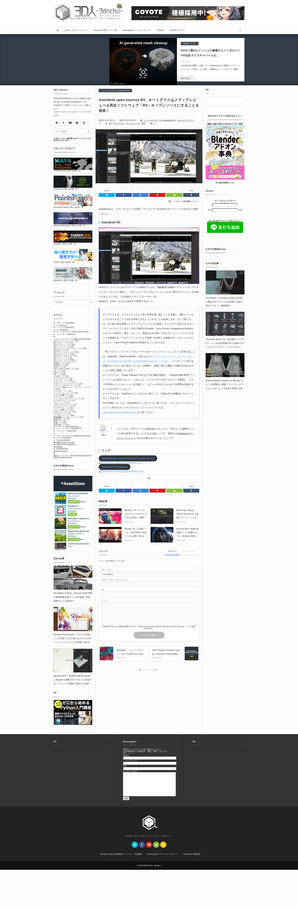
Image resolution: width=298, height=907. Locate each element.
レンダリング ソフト (64, 415)
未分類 (58, 447)
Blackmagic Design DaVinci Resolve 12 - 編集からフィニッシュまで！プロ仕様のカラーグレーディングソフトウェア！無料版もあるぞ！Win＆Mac (187, 514)
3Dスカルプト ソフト (64, 354)
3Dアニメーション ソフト (66, 352)
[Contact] (77, 123)
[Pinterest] (157, 190)
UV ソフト (60, 371)
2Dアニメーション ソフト (66, 341)
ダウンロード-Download (66, 426)
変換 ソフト (60, 421)
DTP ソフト (60, 367)
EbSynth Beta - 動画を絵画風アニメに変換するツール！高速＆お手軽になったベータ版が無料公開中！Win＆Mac (187, 533)
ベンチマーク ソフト (63, 408)
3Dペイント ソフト (64, 359)
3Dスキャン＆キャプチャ (65, 356)
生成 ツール (60, 423)
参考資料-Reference (64, 443)
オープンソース (133, 123)
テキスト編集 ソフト (63, 395)
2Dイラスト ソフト (63, 343)
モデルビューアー (62, 413)
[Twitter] (107, 195)
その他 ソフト (61, 376)
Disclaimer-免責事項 (191, 854)
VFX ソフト (59, 372)
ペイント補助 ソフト (63, 410)
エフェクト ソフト (63, 380)
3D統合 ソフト (62, 363)
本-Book (62, 449)
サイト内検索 (240, 30)
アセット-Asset (65, 323)
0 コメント (172, 551)
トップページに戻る (150, 670)
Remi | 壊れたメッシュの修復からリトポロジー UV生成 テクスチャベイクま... (210, 53)
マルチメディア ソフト (65, 412)
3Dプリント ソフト (63, 358)
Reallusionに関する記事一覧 (66, 189)
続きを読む (185, 78)
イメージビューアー (63, 378)
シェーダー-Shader (66, 334)
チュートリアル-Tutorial (69, 428)
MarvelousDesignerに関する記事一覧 (69, 226)
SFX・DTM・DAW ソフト (66, 369)
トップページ (57, 30)
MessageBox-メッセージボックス (137, 30)
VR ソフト (60, 374)
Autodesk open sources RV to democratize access (128, 458)
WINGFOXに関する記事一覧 (65, 280)
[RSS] (84, 123)
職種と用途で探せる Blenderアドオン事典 (225, 124)
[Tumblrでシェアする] (191, 195)
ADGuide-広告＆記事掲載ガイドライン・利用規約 (121, 854)
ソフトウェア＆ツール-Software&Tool (115, 90)
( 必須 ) (106, 570)
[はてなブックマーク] (141, 190)
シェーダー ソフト (62, 391)
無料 (143, 123)
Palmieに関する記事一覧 (64, 262)
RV (110, 123)
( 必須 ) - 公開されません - (115, 580)
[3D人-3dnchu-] (88, 13)
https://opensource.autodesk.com (120, 412)
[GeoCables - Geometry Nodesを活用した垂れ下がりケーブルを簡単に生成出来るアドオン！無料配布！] (225, 282)
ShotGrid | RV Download (114, 467)
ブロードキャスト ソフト (65, 404)
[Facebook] (124, 190)
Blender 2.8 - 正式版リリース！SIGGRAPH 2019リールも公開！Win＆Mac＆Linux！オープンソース (136, 533)
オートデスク (118, 123)
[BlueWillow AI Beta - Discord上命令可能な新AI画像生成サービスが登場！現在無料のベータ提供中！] (73, 578)
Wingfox (160, 30)
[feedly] (156, 845)
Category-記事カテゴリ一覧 (105, 30)
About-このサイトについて (76, 30)
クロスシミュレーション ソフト (68, 384)
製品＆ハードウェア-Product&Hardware (73, 456)
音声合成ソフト (61, 425)
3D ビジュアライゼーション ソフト (70, 348)
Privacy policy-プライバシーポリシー (162, 854)
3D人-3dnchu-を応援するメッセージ (225, 202)
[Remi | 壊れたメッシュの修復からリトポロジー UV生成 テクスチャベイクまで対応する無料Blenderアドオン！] (143, 59)
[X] (57, 123)
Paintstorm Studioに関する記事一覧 (68, 207)
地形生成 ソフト (61, 419)
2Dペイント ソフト (64, 346)
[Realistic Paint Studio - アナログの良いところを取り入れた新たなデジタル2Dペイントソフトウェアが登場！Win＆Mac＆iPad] (73, 619)
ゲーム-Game (61, 330)
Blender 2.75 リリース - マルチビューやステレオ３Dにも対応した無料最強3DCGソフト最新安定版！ (136, 514)
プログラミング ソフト (64, 406)
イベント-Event (65, 327)
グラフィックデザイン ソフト (67, 386)
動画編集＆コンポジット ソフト (69, 417)
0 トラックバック (189, 551)
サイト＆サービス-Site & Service (73, 332)
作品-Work (63, 440)
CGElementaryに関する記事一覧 (67, 171)
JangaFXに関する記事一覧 (65, 244)
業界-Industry (61, 451)
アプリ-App (60, 325)
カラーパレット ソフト (64, 382)
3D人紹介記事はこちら (225, 183)
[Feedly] (174, 190)
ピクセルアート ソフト (64, 400)
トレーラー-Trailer (67, 431)
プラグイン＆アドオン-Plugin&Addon (72, 436)
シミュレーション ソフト (66, 393)
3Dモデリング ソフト (65, 361)
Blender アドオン (177, 30)
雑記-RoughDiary (63, 457)
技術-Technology (66, 444)
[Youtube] (70, 123)
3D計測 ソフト (61, 365)
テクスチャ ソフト (63, 397)
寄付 (210, 210)
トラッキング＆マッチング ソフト (69, 399)
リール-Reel (64, 438)
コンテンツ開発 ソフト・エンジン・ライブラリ (72, 388)
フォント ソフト (61, 402)
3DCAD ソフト (61, 350)
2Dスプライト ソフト (64, 345)
